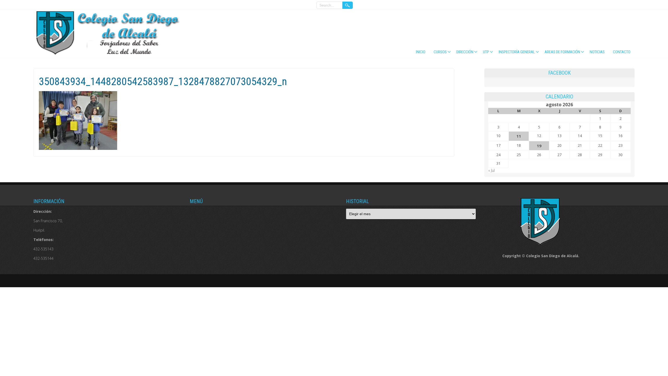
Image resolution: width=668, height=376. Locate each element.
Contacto (621, 52)
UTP (486, 52)
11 (518, 136)
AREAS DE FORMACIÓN (562, 52)
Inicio (420, 52)
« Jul (491, 170)
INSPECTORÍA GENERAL (517, 52)
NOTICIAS (597, 52)
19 (539, 145)
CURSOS (440, 52)
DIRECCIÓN (464, 52)
